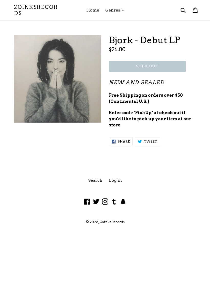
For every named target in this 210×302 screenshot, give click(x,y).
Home (92, 10)
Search (95, 180)
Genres (115, 10)
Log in (115, 180)
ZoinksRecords (36, 10)
